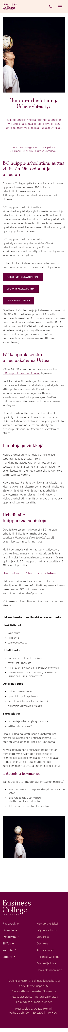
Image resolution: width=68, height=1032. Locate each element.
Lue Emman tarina (18, 300)
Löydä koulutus (47, 930)
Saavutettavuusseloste (26, 991)
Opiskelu (50, 147)
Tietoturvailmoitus (46, 996)
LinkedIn (10, 930)
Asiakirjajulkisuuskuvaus (44, 980)
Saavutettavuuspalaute (34, 986)
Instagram (11, 936)
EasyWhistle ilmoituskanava (34, 1002)
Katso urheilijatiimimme (23, 277)
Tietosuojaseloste (21, 996)
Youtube (10, 950)
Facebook (11, 923)
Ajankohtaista (45, 950)
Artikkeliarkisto (17, 980)
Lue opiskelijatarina (20, 289)
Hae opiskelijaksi (47, 923)
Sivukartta (49, 991)
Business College (48, 956)
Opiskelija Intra (46, 963)
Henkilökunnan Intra (49, 970)
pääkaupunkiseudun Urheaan (21, 373)
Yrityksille (43, 936)
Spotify (9, 956)
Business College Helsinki (27, 147)
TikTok (8, 943)
